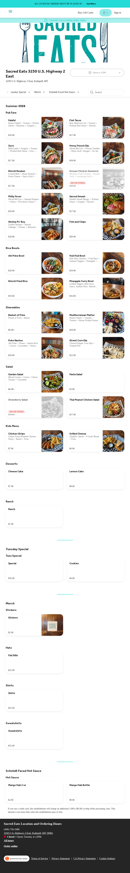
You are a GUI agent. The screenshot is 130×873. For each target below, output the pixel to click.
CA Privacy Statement (84, 858)
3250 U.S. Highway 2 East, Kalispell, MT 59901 (28, 833)
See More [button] (91, 3)
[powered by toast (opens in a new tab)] (16, 858)
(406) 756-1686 (12, 829)
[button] (20, 92)
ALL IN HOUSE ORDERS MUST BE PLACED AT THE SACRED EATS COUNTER (58, 4)
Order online (11, 846)
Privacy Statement (61, 858)
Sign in (117, 12)
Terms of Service (39, 858)
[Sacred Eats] (10, 11)
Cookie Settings (107, 858)
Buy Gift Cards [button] (85, 12)
